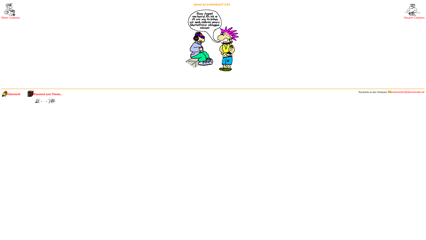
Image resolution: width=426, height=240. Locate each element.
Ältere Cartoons (10, 17)
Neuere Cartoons (414, 17)
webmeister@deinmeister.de (408, 92)
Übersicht (14, 94)
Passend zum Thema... (48, 94)
